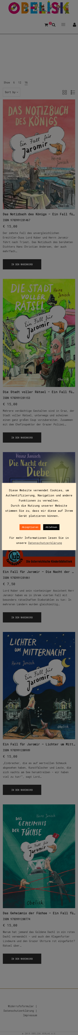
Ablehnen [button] (51, 527)
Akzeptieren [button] (30, 527)
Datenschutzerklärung (45, 543)
